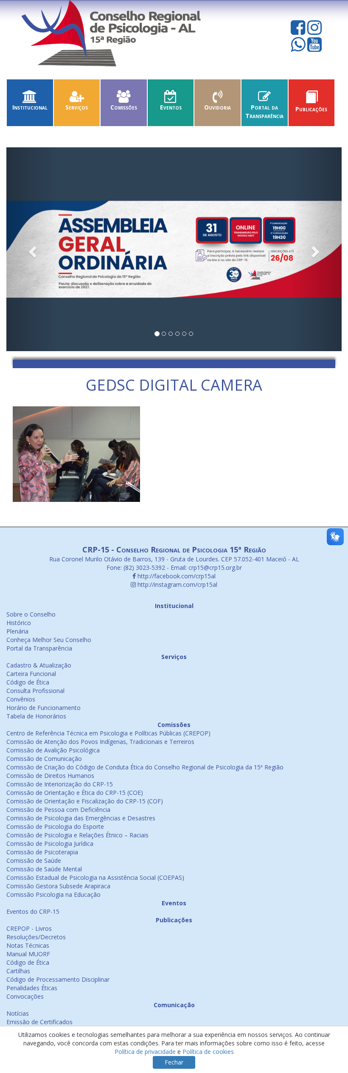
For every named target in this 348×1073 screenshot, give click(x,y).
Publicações (311, 109)
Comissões (123, 107)
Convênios (20, 699)
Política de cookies (208, 1052)
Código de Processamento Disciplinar (57, 979)
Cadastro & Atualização (38, 665)
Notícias (17, 1013)
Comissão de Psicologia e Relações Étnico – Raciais (77, 835)
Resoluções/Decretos (36, 937)
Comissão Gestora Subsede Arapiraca (58, 886)
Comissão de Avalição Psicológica (53, 750)
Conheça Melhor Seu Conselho (48, 640)
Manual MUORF (28, 954)
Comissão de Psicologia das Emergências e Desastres (80, 818)
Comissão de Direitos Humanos (50, 776)
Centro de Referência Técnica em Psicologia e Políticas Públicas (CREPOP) (108, 733)
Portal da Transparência (264, 111)
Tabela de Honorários (36, 716)
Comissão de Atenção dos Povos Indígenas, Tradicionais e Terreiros (100, 742)
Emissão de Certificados (39, 1022)
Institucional (30, 107)
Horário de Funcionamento (43, 708)
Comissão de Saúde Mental (44, 869)
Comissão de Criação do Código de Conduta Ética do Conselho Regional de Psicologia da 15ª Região (144, 767)
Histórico (18, 623)
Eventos (171, 107)
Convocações (25, 996)
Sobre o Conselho (31, 614)
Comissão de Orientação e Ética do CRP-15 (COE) (74, 793)
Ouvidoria (217, 107)
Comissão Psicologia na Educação (53, 894)
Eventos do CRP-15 (32, 911)
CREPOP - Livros (29, 928)
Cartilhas (18, 971)
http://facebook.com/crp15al (176, 576)
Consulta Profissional (35, 691)
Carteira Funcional (31, 674)
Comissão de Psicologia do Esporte (55, 826)
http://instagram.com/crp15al (176, 584)
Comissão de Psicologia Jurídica (49, 843)
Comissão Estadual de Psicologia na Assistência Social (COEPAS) (95, 877)
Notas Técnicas (27, 945)
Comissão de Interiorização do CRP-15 (59, 784)
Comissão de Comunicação (44, 759)
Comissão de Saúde (33, 860)
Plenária (17, 631)
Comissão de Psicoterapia (42, 852)
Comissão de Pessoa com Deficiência (58, 809)
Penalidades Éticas (31, 988)
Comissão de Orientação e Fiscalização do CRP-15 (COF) (84, 801)
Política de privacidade (145, 1052)
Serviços (76, 107)
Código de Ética (27, 682)
